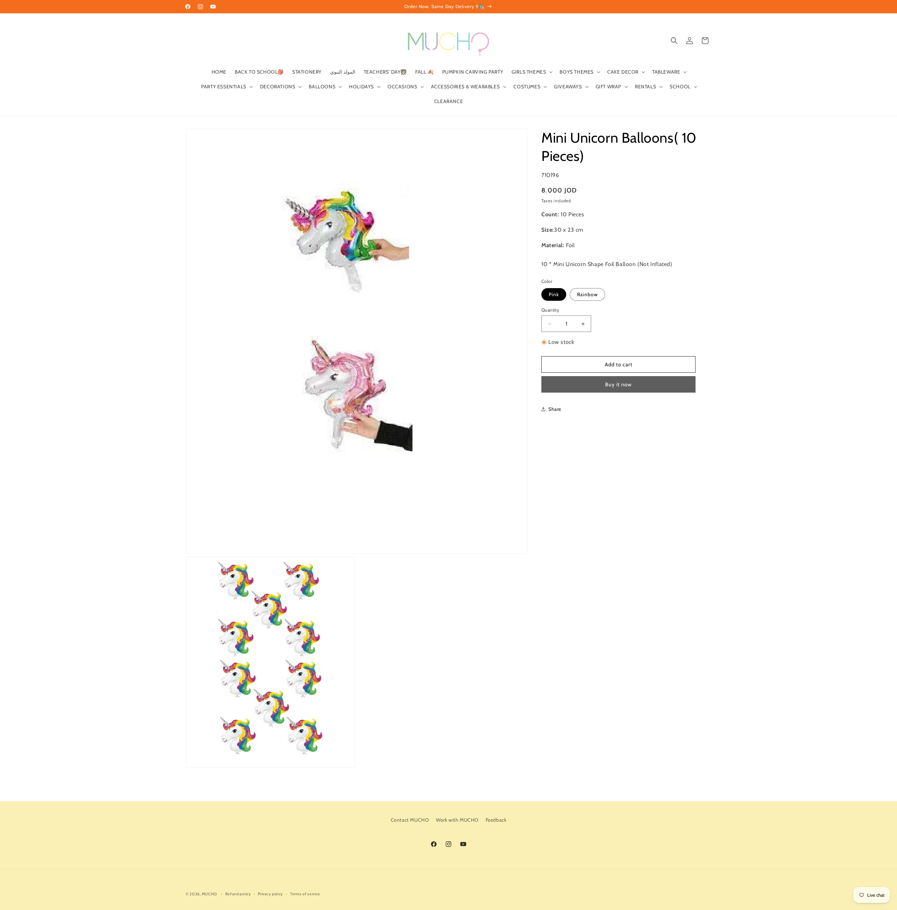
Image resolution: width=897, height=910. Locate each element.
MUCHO (209, 893)
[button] (531, 71)
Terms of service (305, 893)
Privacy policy (270, 893)
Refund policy (238, 893)
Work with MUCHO (457, 820)
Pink (554, 294)
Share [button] (554, 409)
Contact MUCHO (410, 820)
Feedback (496, 820)
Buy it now (618, 384)
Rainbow (587, 294)
